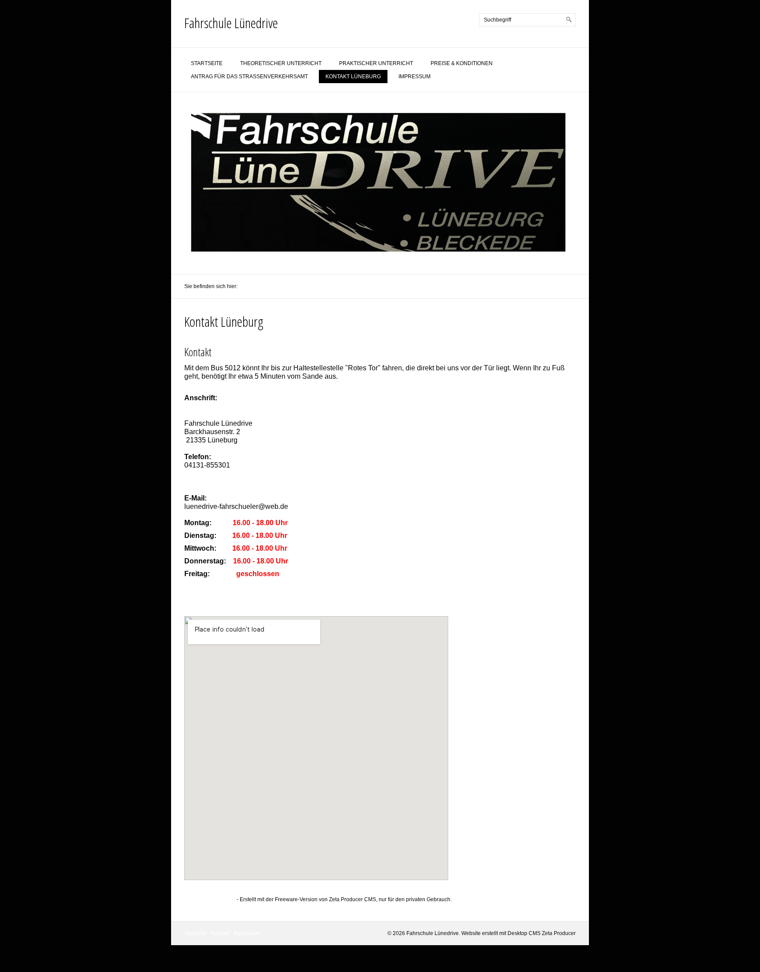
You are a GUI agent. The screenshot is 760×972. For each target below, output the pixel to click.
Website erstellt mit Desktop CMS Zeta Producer (518, 933)
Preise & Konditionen (462, 63)
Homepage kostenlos (209, 899)
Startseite (207, 63)
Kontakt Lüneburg (353, 76)
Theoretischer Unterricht (281, 63)
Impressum (414, 76)
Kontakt (220, 933)
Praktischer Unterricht (376, 63)
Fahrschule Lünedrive (231, 22)
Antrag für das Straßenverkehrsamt (249, 76)
